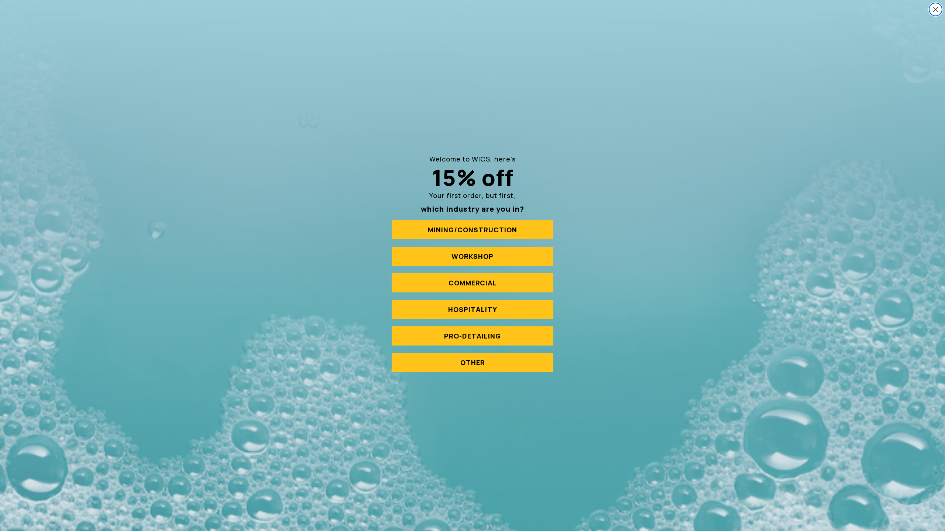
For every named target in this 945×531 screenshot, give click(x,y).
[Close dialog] (935, 9)
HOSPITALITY (472, 309)
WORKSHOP (472, 256)
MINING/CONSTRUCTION (472, 229)
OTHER (472, 362)
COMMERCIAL (473, 282)
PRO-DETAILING (472, 336)
